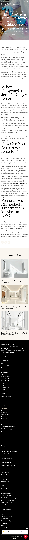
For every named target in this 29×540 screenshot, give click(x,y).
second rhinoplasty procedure (9, 62)
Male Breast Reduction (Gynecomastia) (11, 449)
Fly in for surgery (6, 396)
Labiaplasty (4, 479)
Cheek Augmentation (7, 511)
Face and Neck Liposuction (8, 521)
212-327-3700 (25, 1)
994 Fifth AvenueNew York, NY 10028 (6, 413)
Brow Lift (3, 507)
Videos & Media (5, 381)
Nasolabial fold (5, 488)
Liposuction (4, 467)
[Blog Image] (14, 268)
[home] (9, 4)
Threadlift (4, 525)
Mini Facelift (4, 527)
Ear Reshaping (5, 518)
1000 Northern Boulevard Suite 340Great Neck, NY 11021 (8, 428)
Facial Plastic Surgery (7, 378)
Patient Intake (5, 387)
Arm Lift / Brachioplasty (7, 477)
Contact (3, 389)
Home (2, 363)
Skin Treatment (5, 376)
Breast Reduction (6, 453)
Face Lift (3, 504)
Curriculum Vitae (6, 370)
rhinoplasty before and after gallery (15, 183)
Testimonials (4, 372)
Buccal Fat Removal (6, 516)
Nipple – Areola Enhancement (9, 451)
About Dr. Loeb (5, 368)
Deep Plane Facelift (6, 495)
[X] (5, 242)
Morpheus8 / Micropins (7, 493)
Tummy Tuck (5, 481)
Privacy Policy (5, 398)
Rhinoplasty (4, 491)
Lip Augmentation (6, 514)
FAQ (2, 385)
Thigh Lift (4, 474)
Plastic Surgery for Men (7, 472)
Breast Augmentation (7, 458)
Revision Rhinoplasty (7, 502)
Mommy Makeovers (6, 470)
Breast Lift (4, 456)
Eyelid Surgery (5, 523)
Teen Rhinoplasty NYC (7, 500)
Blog (2, 383)
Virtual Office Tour (6, 401)
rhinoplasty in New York (16, 222)
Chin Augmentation (6, 509)
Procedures (4, 374)
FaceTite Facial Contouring (8, 498)
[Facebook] (2, 242)
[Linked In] (9, 242)
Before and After (5, 365)
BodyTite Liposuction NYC (8, 465)
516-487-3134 (4, 434)
